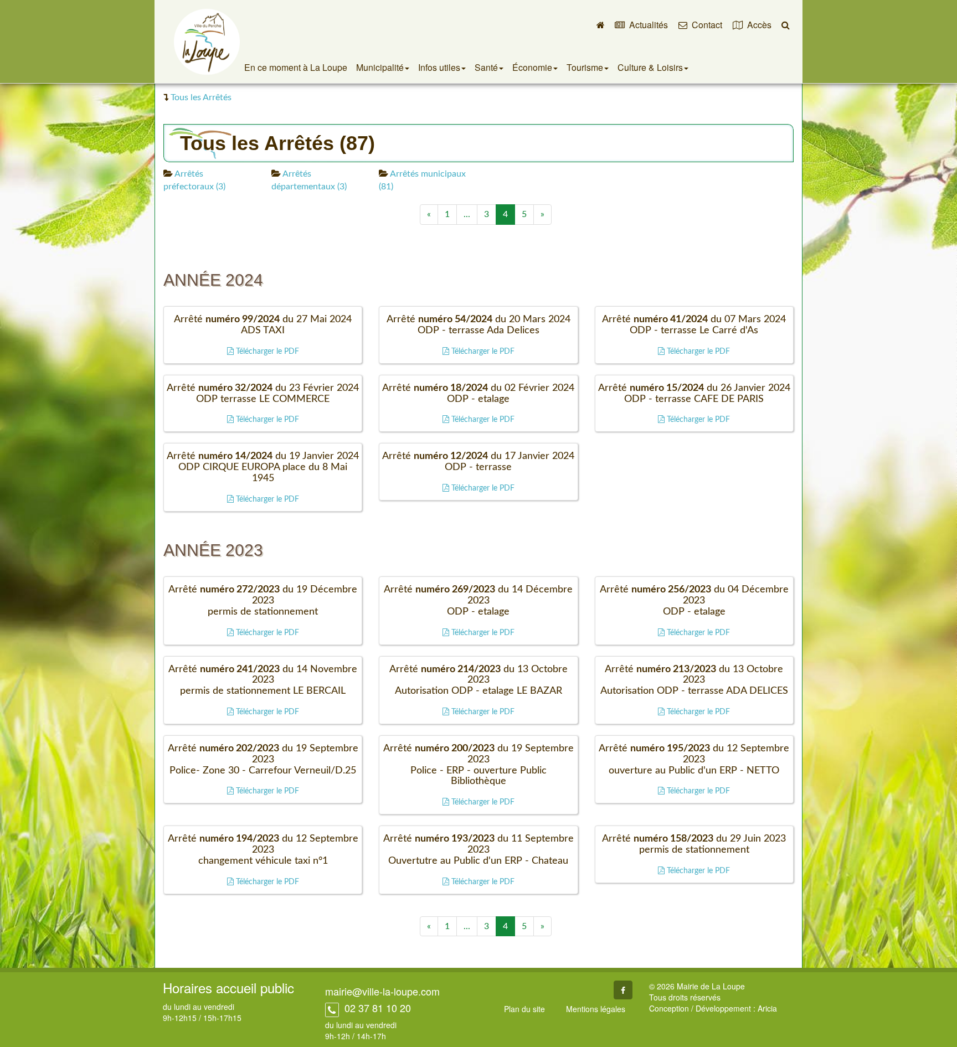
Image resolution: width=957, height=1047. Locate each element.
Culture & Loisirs (650, 67)
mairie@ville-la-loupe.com (382, 991)
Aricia (767, 1008)
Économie (532, 67)
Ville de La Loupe (207, 41)
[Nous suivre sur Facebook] (623, 990)
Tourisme (585, 67)
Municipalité (380, 67)
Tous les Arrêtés (201, 97)
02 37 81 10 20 (376, 1007)
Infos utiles (439, 67)
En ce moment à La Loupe (295, 67)
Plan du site (524, 1008)
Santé (486, 67)
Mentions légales (595, 1008)
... (467, 214)
